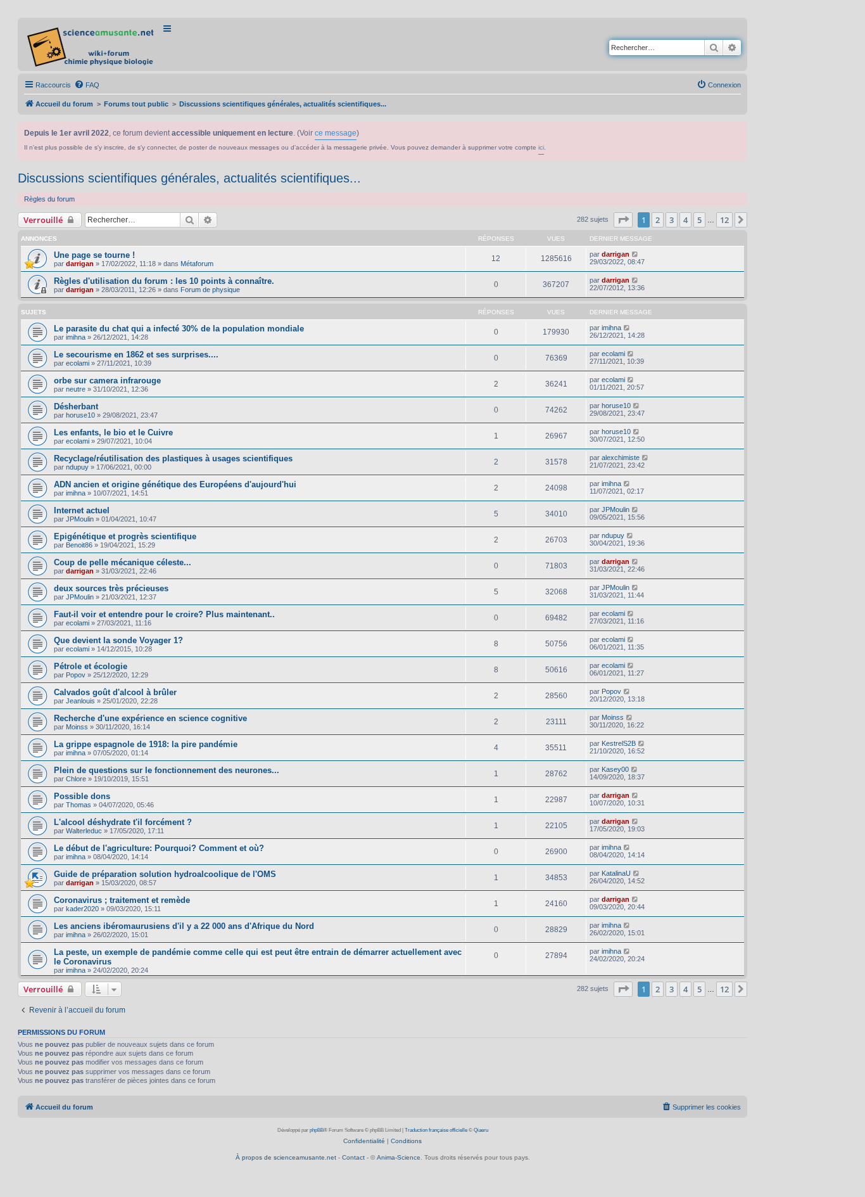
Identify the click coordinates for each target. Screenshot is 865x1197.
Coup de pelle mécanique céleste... (122, 562)
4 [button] (685, 220)
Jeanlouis (80, 701)
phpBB (317, 1130)
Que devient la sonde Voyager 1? (118, 640)
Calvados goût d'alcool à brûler (115, 692)
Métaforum (196, 263)
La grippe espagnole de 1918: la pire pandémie (145, 744)
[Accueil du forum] (91, 44)
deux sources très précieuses (111, 588)
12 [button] (724, 220)
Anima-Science (398, 1157)
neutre (75, 389)
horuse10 (80, 415)
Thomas (78, 805)
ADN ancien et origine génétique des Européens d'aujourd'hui (175, 484)
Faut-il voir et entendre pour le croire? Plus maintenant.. (164, 614)
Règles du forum (49, 199)
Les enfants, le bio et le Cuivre (113, 432)
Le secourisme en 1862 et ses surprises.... (136, 354)
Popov (75, 675)
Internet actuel (82, 510)
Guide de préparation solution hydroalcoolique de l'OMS (165, 874)
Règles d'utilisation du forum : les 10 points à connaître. (164, 281)
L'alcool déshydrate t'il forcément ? (123, 822)
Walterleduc (84, 831)
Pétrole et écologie (90, 666)
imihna (75, 337)
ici (541, 147)
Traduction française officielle (436, 1130)
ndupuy (77, 467)
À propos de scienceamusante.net (286, 1157)
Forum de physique (210, 289)
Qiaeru (481, 1130)
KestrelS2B (619, 743)
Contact (353, 1157)
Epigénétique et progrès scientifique (125, 536)
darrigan (80, 263)
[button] (623, 219)
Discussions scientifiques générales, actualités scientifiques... (189, 178)
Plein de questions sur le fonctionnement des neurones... (166, 770)
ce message (336, 133)
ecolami (77, 363)
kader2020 (82, 908)
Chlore (76, 779)
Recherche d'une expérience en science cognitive (150, 718)
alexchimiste (621, 457)
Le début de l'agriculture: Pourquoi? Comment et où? (159, 848)
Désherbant (76, 406)
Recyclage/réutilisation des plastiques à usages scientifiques (173, 458)
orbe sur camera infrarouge (107, 380)
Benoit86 (79, 545)
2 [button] (657, 220)
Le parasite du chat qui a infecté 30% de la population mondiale (179, 328)
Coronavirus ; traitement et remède (122, 900)
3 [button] (671, 220)
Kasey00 (615, 769)
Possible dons (82, 796)
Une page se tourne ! (94, 255)
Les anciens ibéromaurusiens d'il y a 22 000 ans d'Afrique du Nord (184, 926)
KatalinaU (616, 873)
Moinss (77, 727)
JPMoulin (80, 519)
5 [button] (699, 220)
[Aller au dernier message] (635, 254)
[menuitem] (86, 85)
